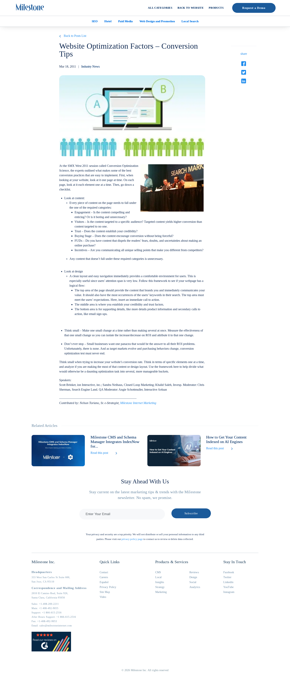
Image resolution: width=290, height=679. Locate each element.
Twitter (227, 577)
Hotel (107, 21)
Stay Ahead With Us (145, 481)
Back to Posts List (75, 35)
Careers (104, 577)
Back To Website (191, 7)
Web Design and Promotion (157, 21)
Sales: (45, 604)
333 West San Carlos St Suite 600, (51, 577)
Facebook (228, 572)
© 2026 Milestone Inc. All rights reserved (145, 670)
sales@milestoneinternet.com (55, 625)
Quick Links (110, 562)
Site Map (105, 592)
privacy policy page (132, 539)
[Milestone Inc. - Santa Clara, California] (30, 7)
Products (216, 7)
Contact (104, 572)
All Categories (160, 7)
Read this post (99, 452)
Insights (159, 582)
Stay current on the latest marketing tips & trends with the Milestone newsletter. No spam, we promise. (145, 495)
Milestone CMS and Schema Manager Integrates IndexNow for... (115, 441)
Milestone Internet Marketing (138, 403)
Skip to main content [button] (17, 3)
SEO (95, 21)
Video (103, 596)
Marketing (161, 592)
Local (158, 577)
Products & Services (171, 562)
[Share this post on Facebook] (243, 63)
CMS (158, 572)
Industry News (90, 66)
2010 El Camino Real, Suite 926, (50, 593)
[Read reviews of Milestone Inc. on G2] (51, 650)
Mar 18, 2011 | (79, 66)
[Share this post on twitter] (243, 72)
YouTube (228, 587)
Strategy (160, 587)
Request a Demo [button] (254, 7)
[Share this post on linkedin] (243, 81)
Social (192, 582)
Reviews (194, 572)
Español (104, 582)
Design (193, 577)
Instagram (229, 592)
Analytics (194, 587)
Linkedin (228, 582)
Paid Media (125, 21)
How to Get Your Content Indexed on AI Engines (226, 439)
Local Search (189, 21)
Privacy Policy (108, 587)
